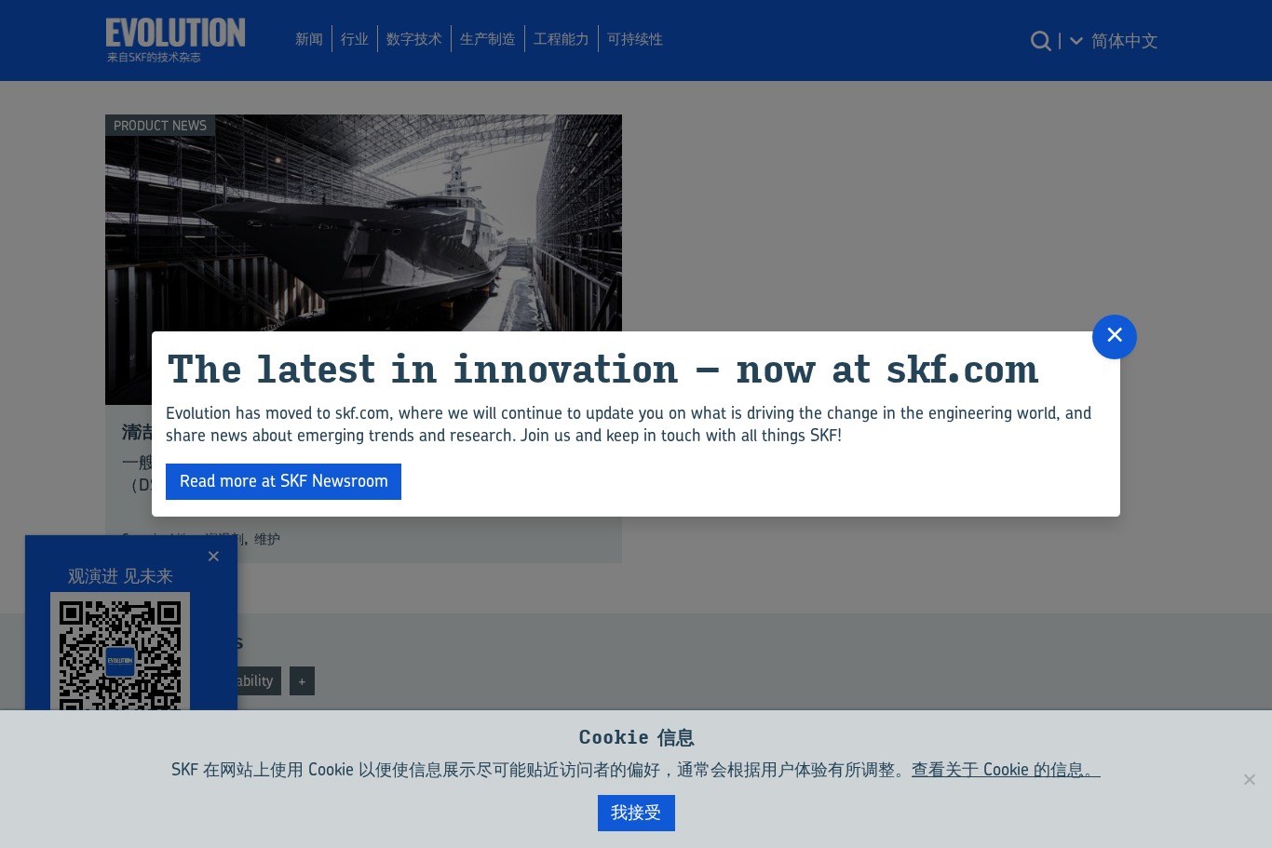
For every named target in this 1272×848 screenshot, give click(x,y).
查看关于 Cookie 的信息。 (1006, 769)
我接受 (636, 812)
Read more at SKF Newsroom (284, 480)
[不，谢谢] (1248, 779)
